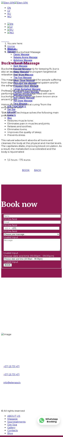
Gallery (11, 427)
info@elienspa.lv (12, 382)
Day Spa (11, 109)
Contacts (12, 430)
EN (9, 7)
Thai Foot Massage (22, 77)
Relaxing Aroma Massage (25, 57)
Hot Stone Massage (22, 100)
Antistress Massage (22, 60)
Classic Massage (21, 54)
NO (9, 16)
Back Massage (20, 66)
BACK (37, 170)
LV (8, 10)
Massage (12, 418)
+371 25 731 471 (12, 366)
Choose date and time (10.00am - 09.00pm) (29, 255)
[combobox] (7, 228)
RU (9, 13)
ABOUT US (13, 416)
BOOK (26, 170)
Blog (9, 118)
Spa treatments (16, 421)
